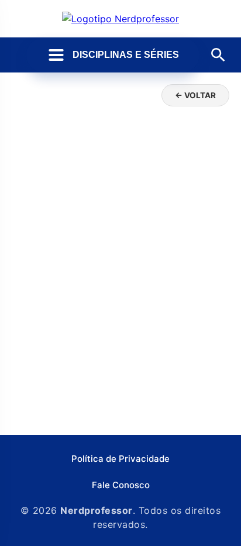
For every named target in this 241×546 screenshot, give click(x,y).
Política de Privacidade (120, 458)
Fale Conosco (121, 484)
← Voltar (195, 95)
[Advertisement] (120, 297)
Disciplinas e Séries (126, 55)
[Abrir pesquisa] (218, 55)
